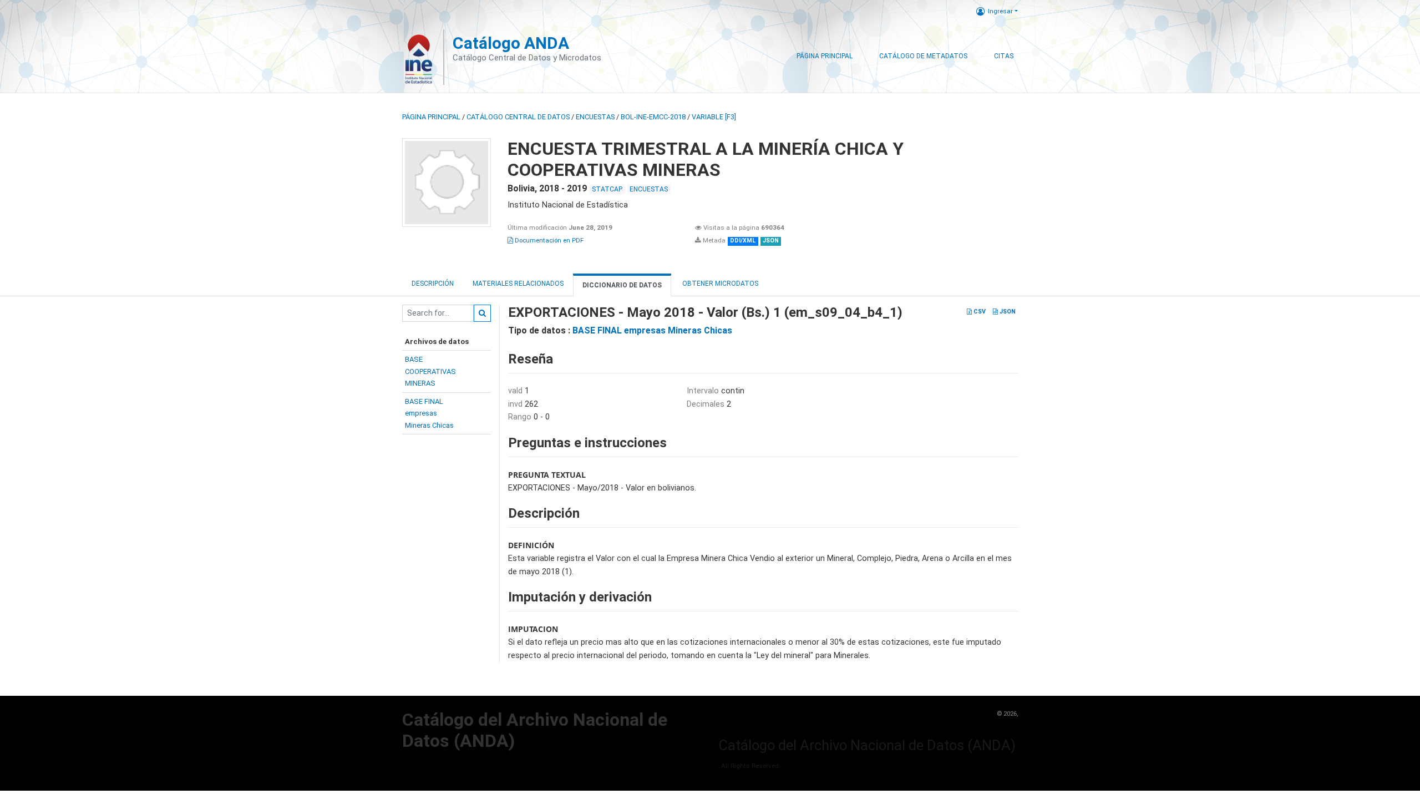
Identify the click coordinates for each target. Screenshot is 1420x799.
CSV (979, 311)
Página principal (431, 117)
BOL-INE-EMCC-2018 (653, 117)
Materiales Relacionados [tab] (518, 283)
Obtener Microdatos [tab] (719, 283)
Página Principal (825, 56)
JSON (1007, 311)
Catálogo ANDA (511, 43)
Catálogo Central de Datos (518, 117)
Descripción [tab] (433, 283)
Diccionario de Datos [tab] (622, 285)
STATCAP (607, 189)
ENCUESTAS (595, 117)
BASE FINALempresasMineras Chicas (429, 413)
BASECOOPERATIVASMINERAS (430, 371)
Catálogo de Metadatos (923, 56)
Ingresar (1000, 11)
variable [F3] (714, 117)
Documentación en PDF (548, 240)
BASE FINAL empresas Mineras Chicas (652, 330)
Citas (1003, 56)
